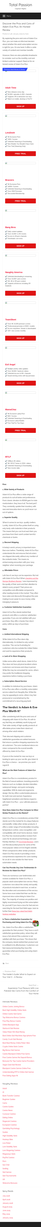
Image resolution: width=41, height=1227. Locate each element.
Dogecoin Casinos (10, 1121)
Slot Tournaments (9, 1176)
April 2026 (6, 1200)
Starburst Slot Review (11, 1028)
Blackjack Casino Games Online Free (17, 1068)
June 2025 (6, 1210)
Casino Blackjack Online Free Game (16, 1054)
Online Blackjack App (11, 1025)
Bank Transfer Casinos (11, 1096)
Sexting (5, 1169)
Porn (7, 963)
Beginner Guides (9, 1099)
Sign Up (20, 106)
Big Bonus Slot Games (11, 1050)
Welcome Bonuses (10, 1183)
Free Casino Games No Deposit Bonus (17, 1057)
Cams (5, 1103)
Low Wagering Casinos (11, 1150)
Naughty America (13, 272)
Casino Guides (8, 1107)
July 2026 (6, 1196)
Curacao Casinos (9, 1114)
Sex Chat (6, 1165)
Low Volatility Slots (10, 1147)
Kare (27, 34)
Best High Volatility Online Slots (14, 1010)
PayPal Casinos (8, 1158)
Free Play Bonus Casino (12, 1021)
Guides (5, 1132)
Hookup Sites (8, 1139)
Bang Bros (10, 227)
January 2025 (8, 1218)
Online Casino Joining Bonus (13, 1007)
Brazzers (9, 180)
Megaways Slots (9, 1154)
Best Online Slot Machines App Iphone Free (19, 1036)
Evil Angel (10, 364)
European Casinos (10, 1125)
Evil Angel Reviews (26, 842)
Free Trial (20, 154)
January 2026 (8, 1203)
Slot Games (7, 1172)
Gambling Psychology (11, 1128)
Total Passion (20, 4)
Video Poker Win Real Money (14, 1032)
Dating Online (8, 1118)
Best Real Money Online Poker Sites (16, 1043)
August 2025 (7, 1207)
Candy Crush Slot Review (12, 1039)
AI (3, 1092)
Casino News (8, 1110)
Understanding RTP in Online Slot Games (18, 1072)
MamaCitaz (10, 409)
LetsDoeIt (10, 133)
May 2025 (6, 1214)
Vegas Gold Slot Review (12, 1065)
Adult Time (10, 88)
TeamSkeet (10, 319)
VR (4, 1179)
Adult (5, 1088)
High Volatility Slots (10, 1136)
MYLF (8, 457)
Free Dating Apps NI (10, 1076)
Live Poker (7, 1143)
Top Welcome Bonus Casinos (14, 1017)
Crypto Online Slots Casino (13, 1047)
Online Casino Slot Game (12, 1014)
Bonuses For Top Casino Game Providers (18, 1061)
